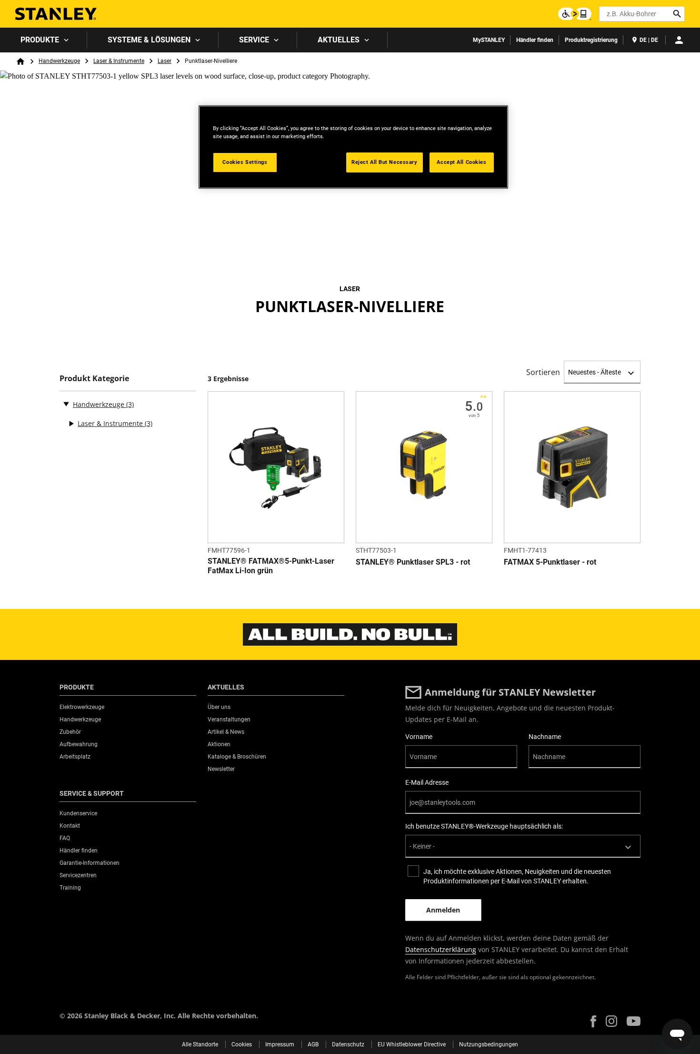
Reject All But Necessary (384, 162)
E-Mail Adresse (427, 782)
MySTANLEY (489, 40)
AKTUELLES (339, 39)
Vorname (418, 736)
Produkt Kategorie (94, 379)
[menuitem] (43, 40)
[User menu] (679, 40)
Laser (164, 61)
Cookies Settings (244, 162)
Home (20, 61)
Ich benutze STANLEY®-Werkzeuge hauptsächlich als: (484, 826)
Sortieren (543, 372)
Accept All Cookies (461, 162)
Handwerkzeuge (59, 61)
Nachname (545, 736)
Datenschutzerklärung (440, 949)
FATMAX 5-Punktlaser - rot (550, 562)
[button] (593, 1021)
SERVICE (254, 39)
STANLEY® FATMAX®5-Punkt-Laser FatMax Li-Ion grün (271, 566)
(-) (66, 403)
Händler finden (534, 40)
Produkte (39, 39)
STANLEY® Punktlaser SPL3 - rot (413, 562)
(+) (71, 423)
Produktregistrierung (591, 40)
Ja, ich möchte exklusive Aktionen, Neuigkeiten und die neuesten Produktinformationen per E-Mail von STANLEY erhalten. (517, 876)
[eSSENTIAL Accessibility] (574, 14)
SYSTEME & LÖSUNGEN (149, 39)
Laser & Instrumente (118, 61)
